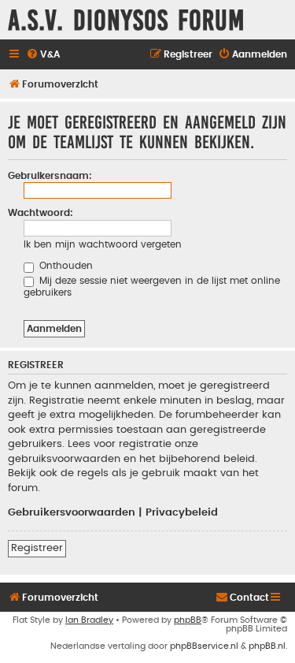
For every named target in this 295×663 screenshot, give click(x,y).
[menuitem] (43, 54)
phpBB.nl (267, 646)
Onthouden (64, 265)
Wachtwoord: (40, 213)
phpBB (187, 620)
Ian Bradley (89, 620)
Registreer (37, 547)
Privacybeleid (182, 512)
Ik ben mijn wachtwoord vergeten (103, 244)
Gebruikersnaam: (50, 176)
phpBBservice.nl (204, 646)
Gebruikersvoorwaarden (71, 512)
